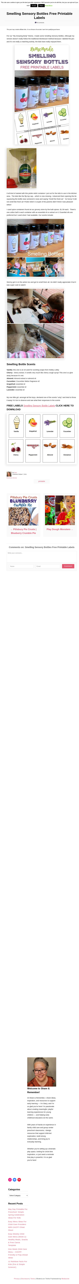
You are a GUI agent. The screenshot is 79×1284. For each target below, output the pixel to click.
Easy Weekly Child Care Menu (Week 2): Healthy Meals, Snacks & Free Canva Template (18, 1239)
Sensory (15, 478)
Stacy (15, 472)
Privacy (17, 1279)
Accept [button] (34, 5)
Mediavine (65, 1279)
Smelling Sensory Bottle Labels (39, 405)
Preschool (9, 478)
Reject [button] (41, 5)
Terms (32, 1279)
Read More (48, 5)
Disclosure (25, 1279)
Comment (68, 566)
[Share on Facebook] (3, 640)
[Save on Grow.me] (3, 648)
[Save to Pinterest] (3, 644)
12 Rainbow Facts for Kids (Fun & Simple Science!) (17, 1264)
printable (41, 481)
